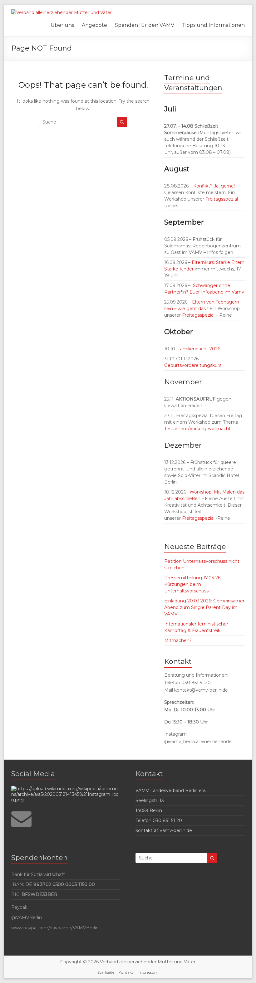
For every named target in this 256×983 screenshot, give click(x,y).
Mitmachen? (178, 640)
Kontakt (126, 972)
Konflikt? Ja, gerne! (214, 186)
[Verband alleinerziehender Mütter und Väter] (61, 12)
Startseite (105, 972)
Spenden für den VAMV (144, 25)
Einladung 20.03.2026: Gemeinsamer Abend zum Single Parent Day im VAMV (204, 607)
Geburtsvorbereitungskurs (192, 365)
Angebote (94, 25)
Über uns (62, 25)
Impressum (148, 972)
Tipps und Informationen (213, 25)
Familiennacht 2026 (198, 349)
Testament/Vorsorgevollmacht (197, 428)
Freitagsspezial (222, 199)
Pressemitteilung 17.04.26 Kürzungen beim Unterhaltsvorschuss (192, 584)
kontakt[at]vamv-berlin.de (163, 830)
